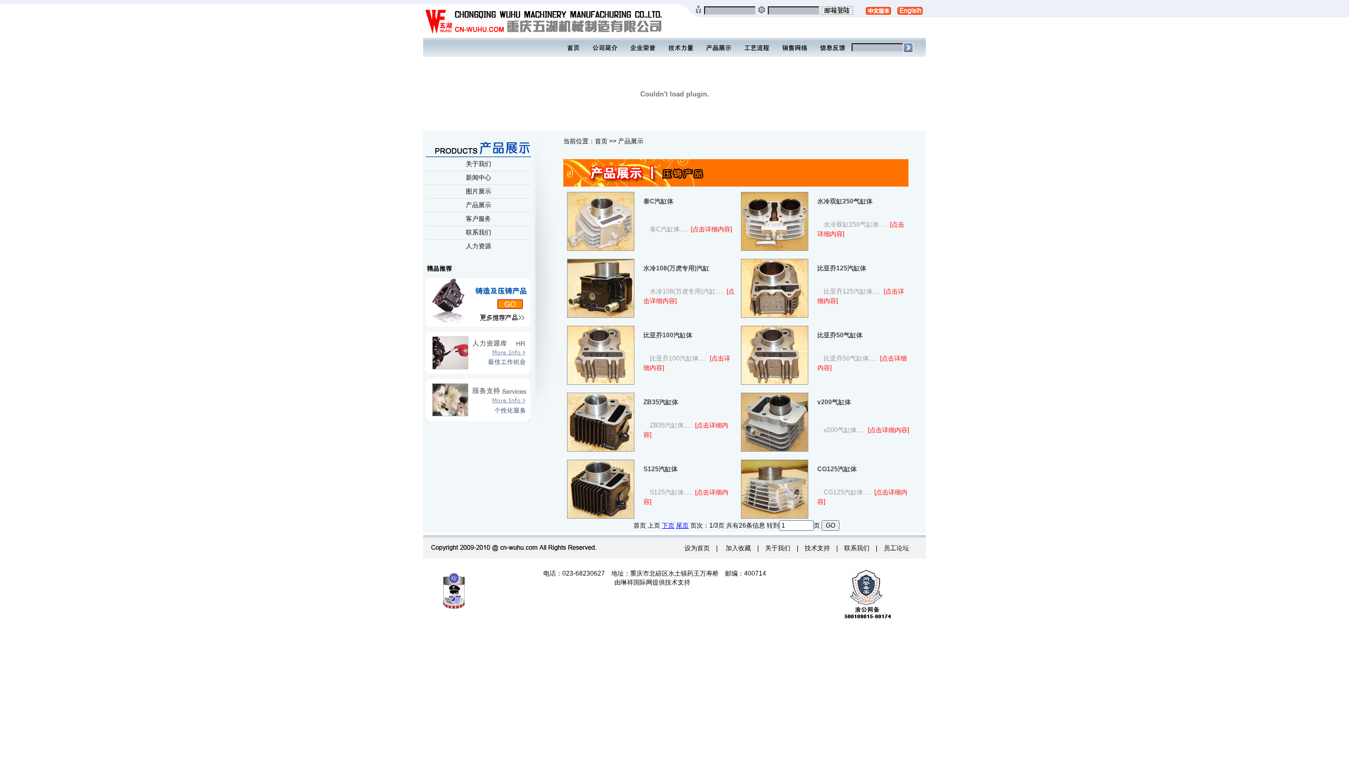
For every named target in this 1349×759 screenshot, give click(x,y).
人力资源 (478, 246)
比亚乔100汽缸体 (667, 335)
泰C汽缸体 (658, 201)
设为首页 (697, 548)
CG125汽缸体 (837, 469)
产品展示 (478, 205)
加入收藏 (737, 548)
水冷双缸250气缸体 (845, 201)
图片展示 (478, 191)
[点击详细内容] (710, 229)
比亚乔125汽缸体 (841, 268)
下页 (668, 525)
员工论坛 (896, 548)
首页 (601, 141)
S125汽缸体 (660, 469)
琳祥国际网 (636, 582)
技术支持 (817, 548)
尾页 (682, 525)
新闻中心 (478, 177)
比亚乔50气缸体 (840, 335)
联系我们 (478, 232)
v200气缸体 (834, 402)
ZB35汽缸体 (660, 402)
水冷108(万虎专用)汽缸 (676, 268)
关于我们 (478, 164)
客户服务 (478, 218)
